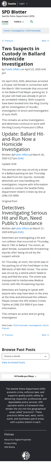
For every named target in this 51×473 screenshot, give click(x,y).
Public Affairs (13, 69)
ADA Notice (9, 447)
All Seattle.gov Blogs (24, 376)
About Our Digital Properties (17, 439)
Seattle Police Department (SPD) (18, 16)
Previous (8, 40)
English (22, 3)
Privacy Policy (10, 443)
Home (5, 21)
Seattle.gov (7, 1)
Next (44, 40)
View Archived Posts (13, 362)
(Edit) (21, 158)
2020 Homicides (20, 325)
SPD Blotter (14, 12)
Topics (18, 21)
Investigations (35, 325)
